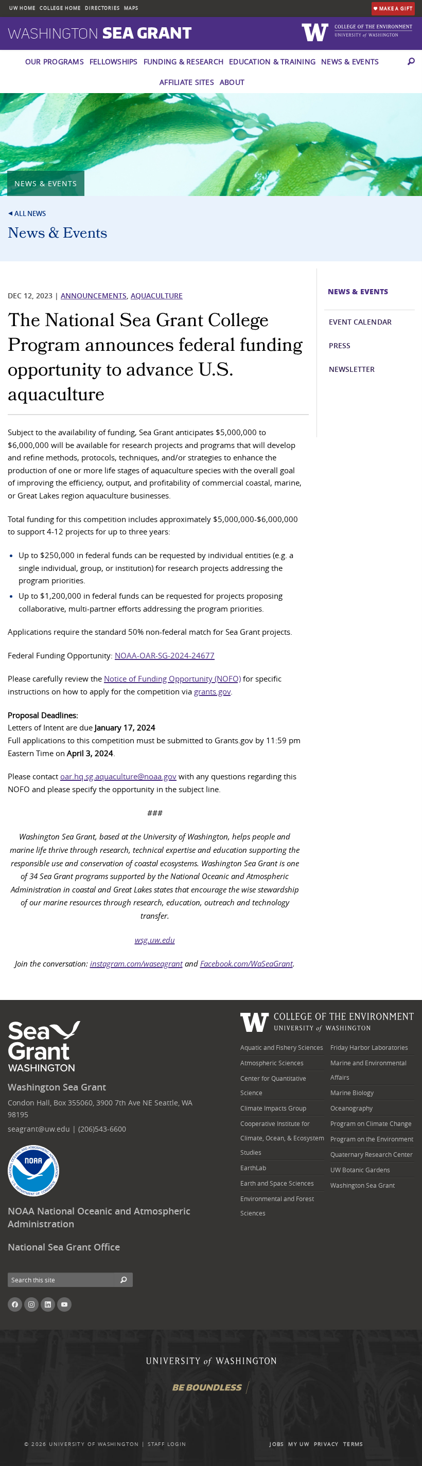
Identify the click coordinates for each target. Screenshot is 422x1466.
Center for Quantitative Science (273, 1085)
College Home (60, 8)
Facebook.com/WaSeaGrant (246, 963)
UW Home (22, 8)
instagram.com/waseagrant (136, 963)
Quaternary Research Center (371, 1154)
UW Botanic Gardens (360, 1170)
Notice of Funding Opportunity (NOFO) (172, 678)
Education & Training (272, 61)
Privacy (326, 1444)
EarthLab (253, 1168)
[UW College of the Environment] (327, 1021)
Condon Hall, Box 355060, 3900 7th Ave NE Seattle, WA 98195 (100, 1108)
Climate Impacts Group (273, 1108)
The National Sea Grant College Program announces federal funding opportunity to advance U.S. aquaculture (155, 357)
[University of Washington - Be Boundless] (211, 1391)
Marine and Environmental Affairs (368, 1070)
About (232, 82)
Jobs (277, 1444)
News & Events (350, 61)
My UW (298, 1444)
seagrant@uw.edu (39, 1129)
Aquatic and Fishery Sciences (281, 1047)
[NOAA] (33, 1170)
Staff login (167, 1444)
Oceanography (351, 1108)
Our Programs (54, 61)
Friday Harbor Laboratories (369, 1047)
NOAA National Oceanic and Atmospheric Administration (99, 1217)
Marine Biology (352, 1092)
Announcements (94, 295)
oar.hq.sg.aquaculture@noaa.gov (118, 776)
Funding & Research (184, 61)
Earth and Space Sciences (277, 1183)
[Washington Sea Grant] (46, 1046)
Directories (102, 8)
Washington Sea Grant (57, 1087)
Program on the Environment (371, 1139)
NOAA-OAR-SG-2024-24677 (165, 655)
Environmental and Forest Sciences (277, 1205)
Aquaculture (157, 295)
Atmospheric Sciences (272, 1063)
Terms (353, 1444)
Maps (131, 8)
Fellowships (114, 61)
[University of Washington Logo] (317, 31)
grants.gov (212, 691)
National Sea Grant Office (64, 1247)
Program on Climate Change (371, 1123)
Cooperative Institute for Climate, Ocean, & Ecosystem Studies (282, 1137)
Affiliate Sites (187, 82)
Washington (100, 34)
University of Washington (94, 1444)
